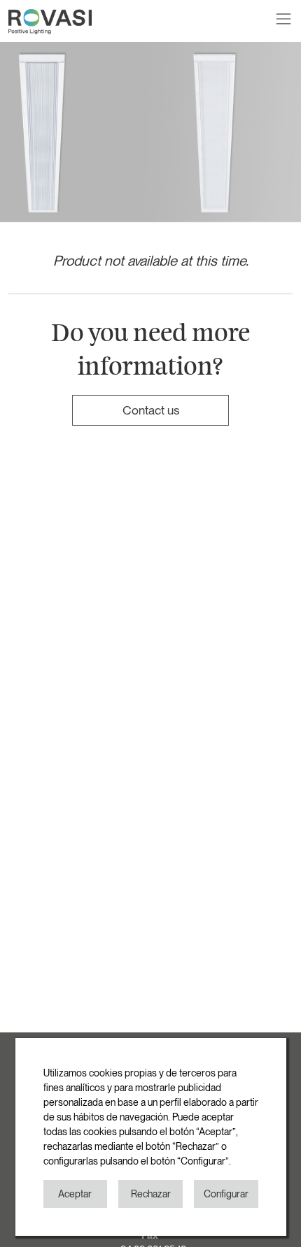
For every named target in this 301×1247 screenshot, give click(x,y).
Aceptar (75, 1193)
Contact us (150, 410)
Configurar (226, 1193)
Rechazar (151, 1193)
